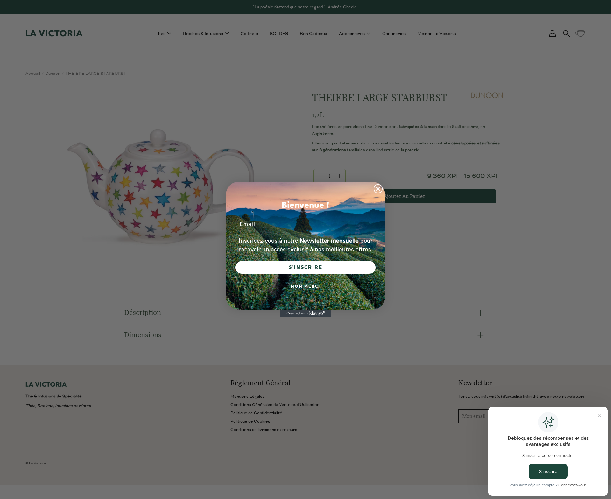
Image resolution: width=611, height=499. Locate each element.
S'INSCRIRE (305, 267)
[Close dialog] (378, 189)
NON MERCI (305, 286)
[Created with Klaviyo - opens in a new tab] (305, 313)
